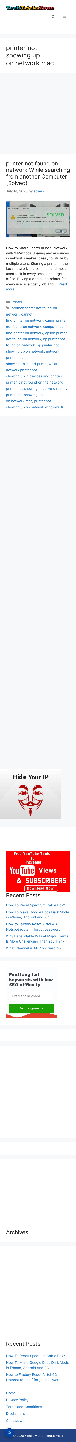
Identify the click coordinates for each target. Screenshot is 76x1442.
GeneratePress (52, 1436)
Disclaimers (15, 1414)
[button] (53, 17)
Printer (17, 302)
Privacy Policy (17, 1400)
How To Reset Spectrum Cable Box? (35, 905)
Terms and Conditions (24, 1407)
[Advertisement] (38, 115)
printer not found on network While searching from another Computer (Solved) (38, 173)
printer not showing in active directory (36, 389)
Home (11, 1393)
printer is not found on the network (34, 382)
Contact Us (15, 1421)
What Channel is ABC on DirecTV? (33, 948)
